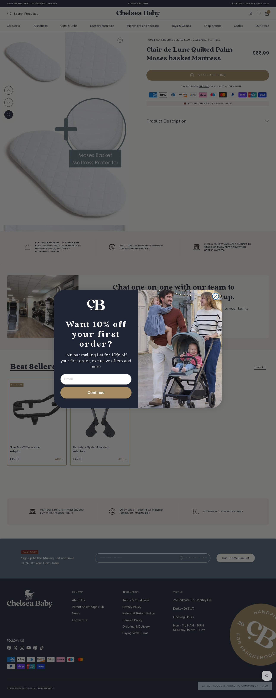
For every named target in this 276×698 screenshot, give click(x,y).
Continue (96, 392)
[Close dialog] (215, 296)
